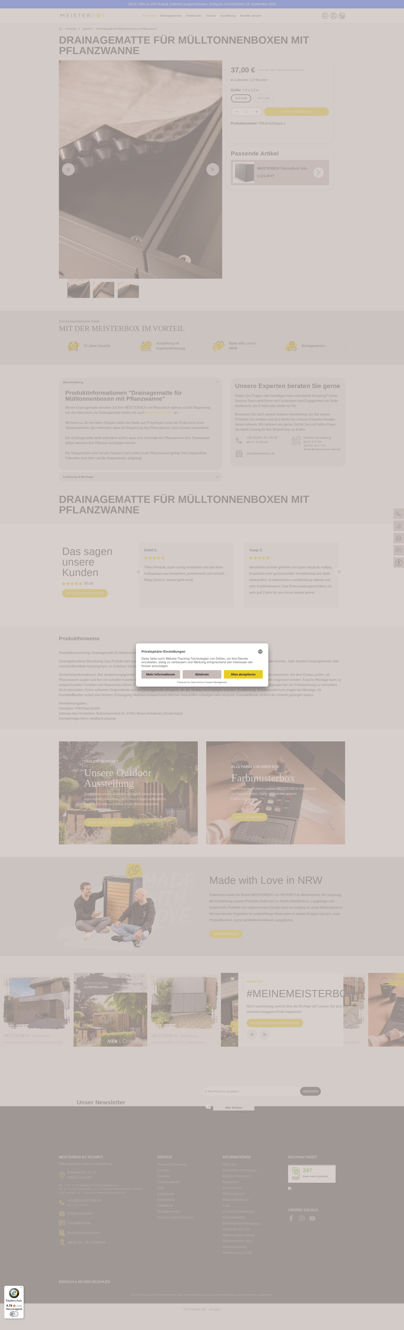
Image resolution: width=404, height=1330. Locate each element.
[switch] (14, 1314)
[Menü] (21, 1288)
